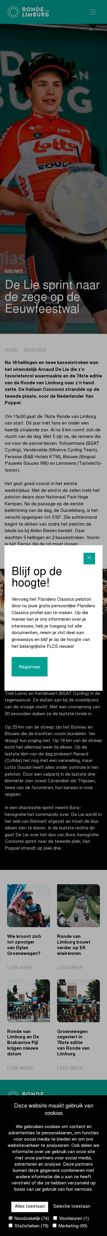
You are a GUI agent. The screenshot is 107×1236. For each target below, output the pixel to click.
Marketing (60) (72, 1226)
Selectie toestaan (71, 1206)
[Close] (89, 558)
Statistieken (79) (30, 1226)
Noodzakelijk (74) (31, 1219)
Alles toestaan (30, 1206)
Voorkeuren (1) (73, 1219)
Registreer (29, 667)
